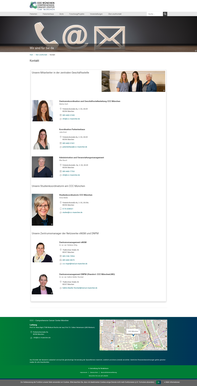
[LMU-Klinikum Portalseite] (42, 6)
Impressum (83, 372)
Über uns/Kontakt (41, 55)
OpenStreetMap (154, 349)
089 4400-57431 (68, 143)
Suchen (165, 14)
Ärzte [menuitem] (62, 14)
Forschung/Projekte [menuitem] (76, 14)
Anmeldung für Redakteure (99, 368)
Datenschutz (94, 372)
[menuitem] (39, 14)
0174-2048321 (67, 209)
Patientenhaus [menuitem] (48, 14)
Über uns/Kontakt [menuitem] (115, 14)
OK (158, 382)
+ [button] (102, 322)
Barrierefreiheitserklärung (109, 372)
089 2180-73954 (68, 256)
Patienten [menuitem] (33, 14)
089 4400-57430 (68, 115)
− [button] (102, 325)
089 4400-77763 (68, 171)
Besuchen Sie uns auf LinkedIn (98, 376)
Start (31, 55)
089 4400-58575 (68, 260)
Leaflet (146, 349)
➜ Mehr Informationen (172, 382)
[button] (71, 119)
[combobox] (157, 14)
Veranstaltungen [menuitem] (96, 14)
